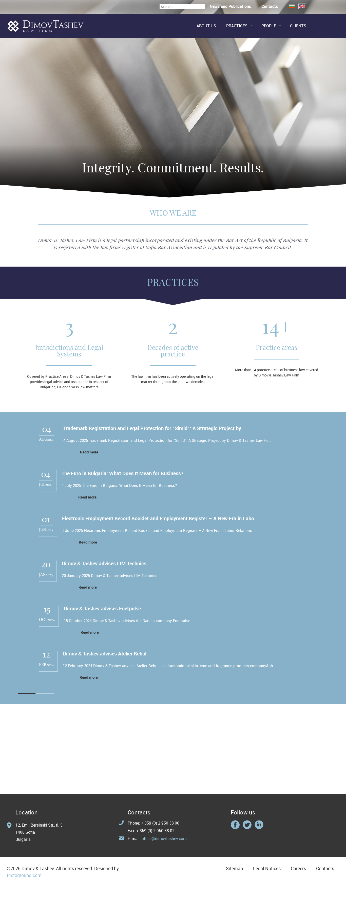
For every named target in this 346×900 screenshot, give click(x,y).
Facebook (235, 824)
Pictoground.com (24, 875)
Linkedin (259, 824)
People (268, 26)
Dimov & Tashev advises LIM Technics (104, 563)
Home (46, 26)
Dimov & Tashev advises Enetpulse (102, 608)
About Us (206, 26)
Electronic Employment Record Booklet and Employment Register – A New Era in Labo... (160, 518)
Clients (298, 26)
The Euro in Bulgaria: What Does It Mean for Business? (122, 473)
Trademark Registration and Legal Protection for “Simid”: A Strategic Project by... (154, 428)
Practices (236, 26)
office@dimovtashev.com (164, 838)
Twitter (247, 824)
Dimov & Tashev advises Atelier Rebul (104, 653)
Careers (298, 868)
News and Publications (230, 6)
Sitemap (234, 868)
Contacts (269, 6)
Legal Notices (267, 868)
